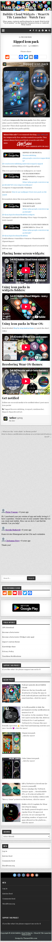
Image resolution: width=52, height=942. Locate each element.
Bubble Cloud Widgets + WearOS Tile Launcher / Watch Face (26, 15)
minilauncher (38, 409)
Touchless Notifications (11, 656)
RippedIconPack (15, 412)
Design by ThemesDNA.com (26, 938)
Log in (4, 851)
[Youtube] (39, 30)
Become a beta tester (10, 632)
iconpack (28, 409)
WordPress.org (8, 866)
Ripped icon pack (26, 41)
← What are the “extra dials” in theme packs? (19, 431)
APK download (8, 627)
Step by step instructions (24, 328)
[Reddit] (43, 30)
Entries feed (7, 856)
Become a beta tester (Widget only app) (18, 637)
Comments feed (8, 861)
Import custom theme (11, 642)
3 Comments (34, 46)
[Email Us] (46, 30)
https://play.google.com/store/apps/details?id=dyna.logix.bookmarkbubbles (25, 233)
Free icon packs (26, 37)
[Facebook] (33, 30)
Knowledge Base (9, 647)
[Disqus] (26, 473)
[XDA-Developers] (9, 593)
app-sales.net (42, 135)
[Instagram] (36, 30)
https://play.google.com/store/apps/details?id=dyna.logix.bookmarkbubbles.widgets (25, 211)
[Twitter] (30, 30)
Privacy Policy (8, 651)
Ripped (5, 412)
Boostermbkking (29, 155)
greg (20, 417)
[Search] (49, 30)
